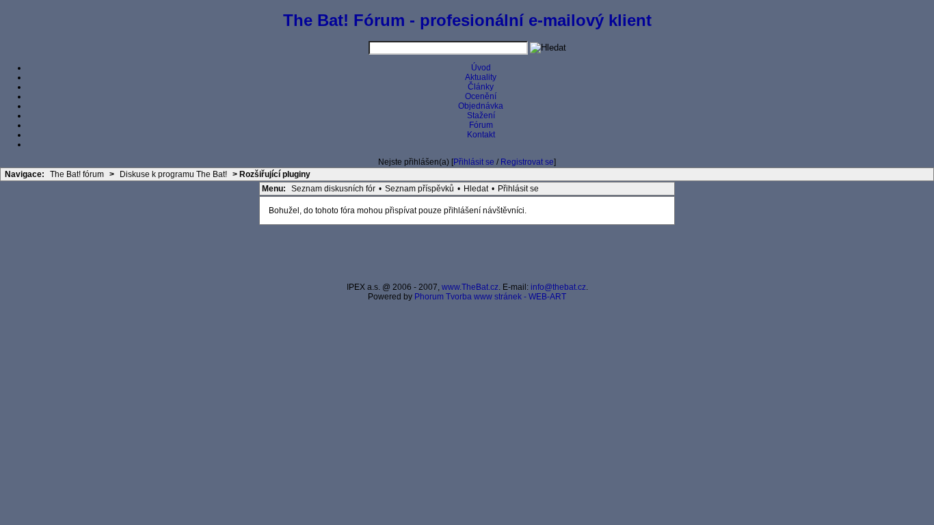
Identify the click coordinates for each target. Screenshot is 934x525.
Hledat (476, 188)
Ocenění (480, 96)
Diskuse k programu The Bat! (173, 174)
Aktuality (480, 77)
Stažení (481, 115)
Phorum (429, 296)
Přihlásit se (473, 162)
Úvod (481, 67)
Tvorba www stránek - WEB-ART (506, 296)
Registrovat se (527, 162)
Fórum (481, 125)
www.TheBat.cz (470, 287)
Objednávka (480, 106)
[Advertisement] (467, 252)
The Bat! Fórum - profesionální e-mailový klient (467, 20)
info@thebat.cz (558, 287)
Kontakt (481, 134)
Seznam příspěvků (419, 188)
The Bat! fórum (77, 174)
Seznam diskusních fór (333, 188)
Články (481, 87)
